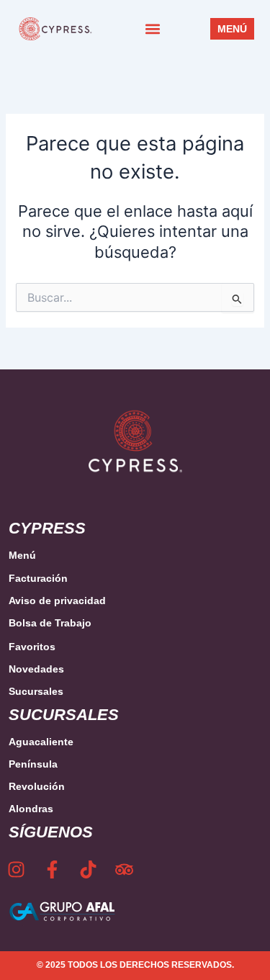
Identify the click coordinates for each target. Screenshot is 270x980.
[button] (153, 29)
